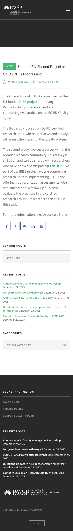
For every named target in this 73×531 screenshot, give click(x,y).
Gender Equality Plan (18, 415)
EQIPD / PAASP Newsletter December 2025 (28, 298)
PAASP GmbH (11, 402)
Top (36, 523)
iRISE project (28, 102)
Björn (24, 82)
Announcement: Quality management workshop (32, 283)
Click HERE (55, 166)
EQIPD (56, 82)
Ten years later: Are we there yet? (23, 292)
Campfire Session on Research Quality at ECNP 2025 (33, 316)
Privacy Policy (13, 408)
